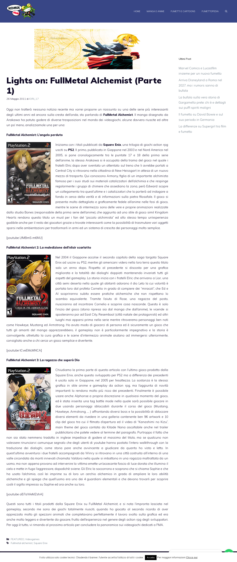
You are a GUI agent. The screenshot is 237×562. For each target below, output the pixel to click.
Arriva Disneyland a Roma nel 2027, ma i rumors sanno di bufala (200, 85)
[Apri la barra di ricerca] (226, 11)
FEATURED (17, 539)
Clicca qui (192, 557)
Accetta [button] (151, 557)
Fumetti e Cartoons (183, 11)
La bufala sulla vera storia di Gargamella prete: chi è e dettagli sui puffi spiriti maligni (202, 102)
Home (137, 11)
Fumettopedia (210, 11)
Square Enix (41, 543)
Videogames (32, 539)
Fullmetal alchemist (22, 543)
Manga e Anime (155, 11)
